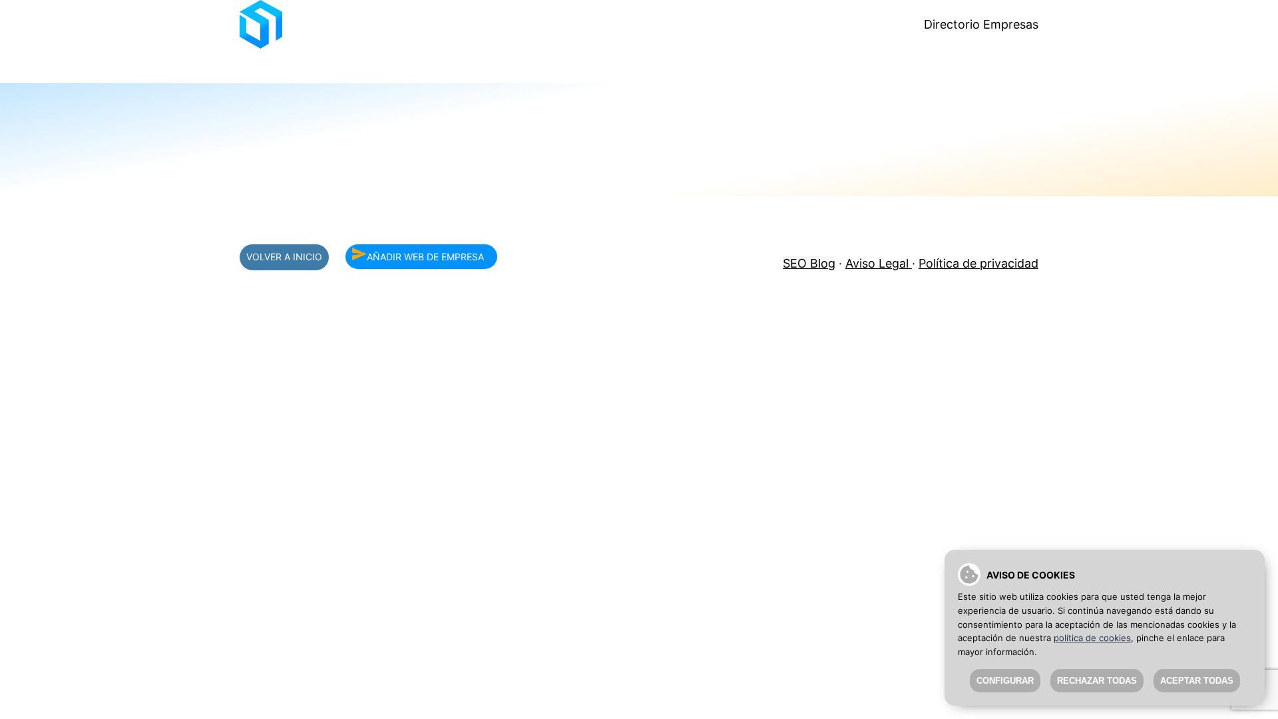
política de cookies (1092, 637)
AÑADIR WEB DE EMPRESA (425, 256)
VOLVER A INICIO (284, 256)
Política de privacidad (978, 263)
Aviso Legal (878, 263)
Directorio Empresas (981, 24)
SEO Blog (809, 263)
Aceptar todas (1196, 681)
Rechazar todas (1097, 681)
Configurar (1005, 681)
